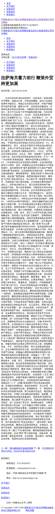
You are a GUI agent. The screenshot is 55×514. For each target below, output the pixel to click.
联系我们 (10, 14)
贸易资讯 (10, 12)
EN (26, 28)
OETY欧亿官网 (19, 57)
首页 (8, 3)
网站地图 (30, 510)
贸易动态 (10, 9)
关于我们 (10, 6)
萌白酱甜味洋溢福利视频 (21, 448)
